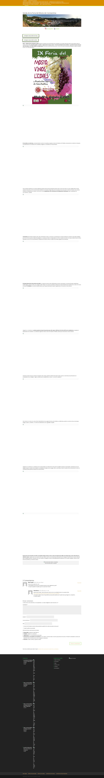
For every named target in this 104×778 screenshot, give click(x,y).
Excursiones (56, 661)
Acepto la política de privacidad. (29, 628)
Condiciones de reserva (50, 773)
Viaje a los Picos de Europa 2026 (45, 3)
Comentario (25, 604)
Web (23, 623)
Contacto (56, 666)
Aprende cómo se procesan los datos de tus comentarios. (48, 648)
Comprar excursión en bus (31, 35)
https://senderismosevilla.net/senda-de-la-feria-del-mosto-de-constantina (46, 593)
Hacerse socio (56, 664)
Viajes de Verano (57, 659)
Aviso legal (25, 773)
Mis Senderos (56, 668)
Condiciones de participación (61, 773)
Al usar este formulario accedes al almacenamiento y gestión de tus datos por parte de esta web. (41, 626)
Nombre (24, 616)
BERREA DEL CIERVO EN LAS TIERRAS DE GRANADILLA (31, 4)
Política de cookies (41, 773)
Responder (79, 582)
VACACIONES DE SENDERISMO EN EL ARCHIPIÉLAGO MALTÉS (60, 3)
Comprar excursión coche (30, 40)
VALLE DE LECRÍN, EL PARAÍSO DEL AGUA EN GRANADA (31, 3)
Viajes (55, 663)
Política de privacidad (32, 773)
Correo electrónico (26, 620)
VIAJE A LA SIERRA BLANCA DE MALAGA (45, 4)
